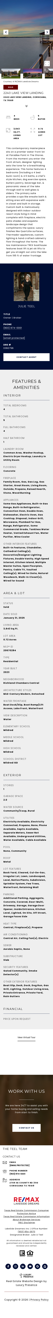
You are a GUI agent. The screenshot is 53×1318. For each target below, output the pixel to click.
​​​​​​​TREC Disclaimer (26, 1222)
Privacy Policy (39, 1299)
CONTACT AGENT (26, 357)
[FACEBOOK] (8, 1266)
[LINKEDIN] (23, 1266)
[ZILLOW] (45, 1266)
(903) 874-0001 (12, 327)
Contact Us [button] (26, 1128)
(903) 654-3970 (26, 1231)
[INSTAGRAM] (15, 1266)
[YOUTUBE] (30, 1266)
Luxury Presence (26, 1285)
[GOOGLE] (37, 1266)
